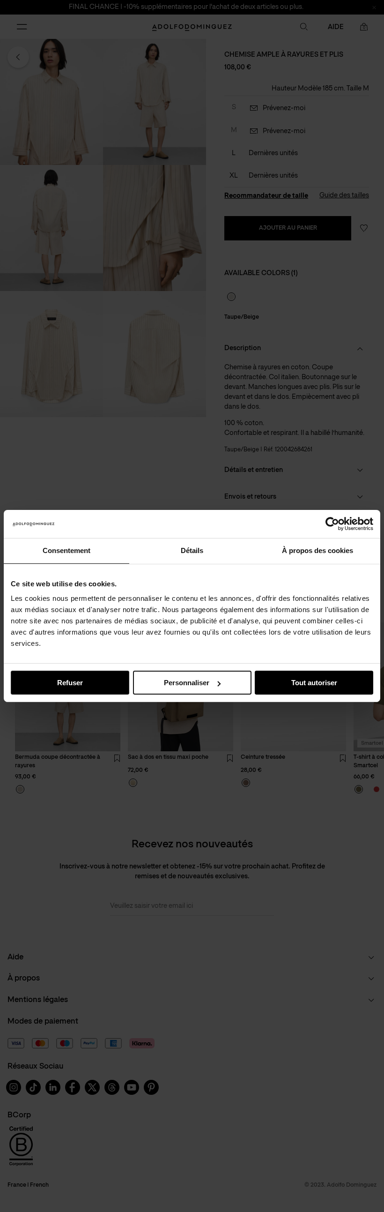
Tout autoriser (314, 683)
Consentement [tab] (66, 550)
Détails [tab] (192, 550)
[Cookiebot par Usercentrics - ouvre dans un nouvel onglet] (332, 524)
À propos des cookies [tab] (317, 550)
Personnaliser (186, 683)
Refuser (70, 683)
